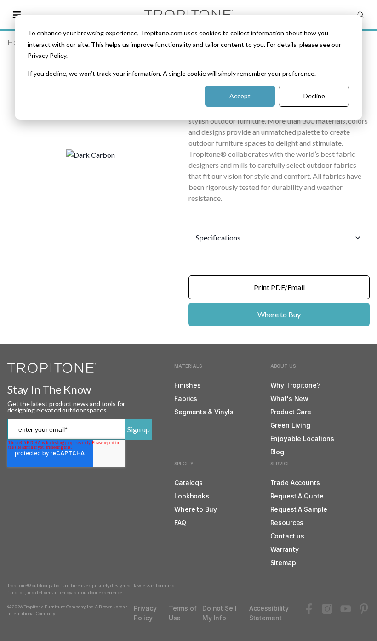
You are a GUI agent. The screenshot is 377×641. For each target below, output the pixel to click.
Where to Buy (279, 314)
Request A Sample (299, 509)
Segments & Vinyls (204, 412)
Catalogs (188, 482)
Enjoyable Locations (302, 438)
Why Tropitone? (295, 385)
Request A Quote (297, 496)
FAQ (180, 523)
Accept (240, 96)
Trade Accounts (295, 482)
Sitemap (283, 563)
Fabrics (185, 398)
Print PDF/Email (279, 287)
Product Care (290, 412)
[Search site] (360, 15)
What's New (289, 398)
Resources (287, 523)
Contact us (287, 536)
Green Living (290, 425)
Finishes (187, 385)
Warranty (284, 549)
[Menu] (16, 15)
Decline (314, 96)
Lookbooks (191, 496)
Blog (277, 452)
